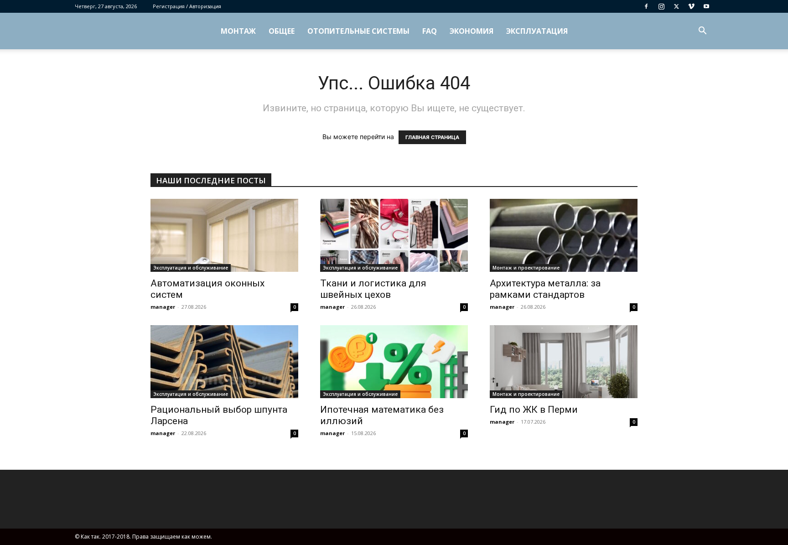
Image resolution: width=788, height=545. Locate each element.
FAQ (429, 31)
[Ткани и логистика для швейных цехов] (394, 235)
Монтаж (238, 31)
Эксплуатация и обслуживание (190, 268)
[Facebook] (646, 6)
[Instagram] (661, 6)
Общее (282, 31)
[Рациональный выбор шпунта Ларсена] (224, 361)
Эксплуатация (537, 31)
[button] (702, 31)
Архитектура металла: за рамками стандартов (545, 289)
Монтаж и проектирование (526, 268)
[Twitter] (676, 6)
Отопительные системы (358, 31)
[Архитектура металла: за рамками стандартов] (564, 235)
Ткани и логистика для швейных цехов (373, 289)
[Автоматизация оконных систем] (224, 235)
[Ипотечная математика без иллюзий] (394, 361)
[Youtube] (706, 6)
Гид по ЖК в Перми (534, 409)
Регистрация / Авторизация (187, 6)
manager (162, 306)
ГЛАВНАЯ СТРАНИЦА (432, 137)
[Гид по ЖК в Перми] (564, 361)
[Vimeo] (691, 6)
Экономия (471, 31)
